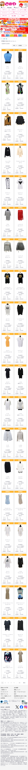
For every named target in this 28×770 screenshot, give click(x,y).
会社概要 (16, 687)
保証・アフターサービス (19, 691)
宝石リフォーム (4, 693)
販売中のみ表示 (6, 43)
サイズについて (4, 12)
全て (1, 38)
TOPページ (5, 9)
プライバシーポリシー (19, 698)
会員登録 (3, 698)
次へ (20, 682)
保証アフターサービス (14, 13)
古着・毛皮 (5, 38)
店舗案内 (23, 15)
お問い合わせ (4, 15)
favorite (12, 52)
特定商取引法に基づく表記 (20, 696)
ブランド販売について (6, 696)
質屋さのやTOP (4, 687)
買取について (17, 689)
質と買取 (14, 15)
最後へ (24, 682)
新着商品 (8, 50)
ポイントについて (23, 12)
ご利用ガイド (13, 9)
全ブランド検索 (23, 9)
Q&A (15, 693)
